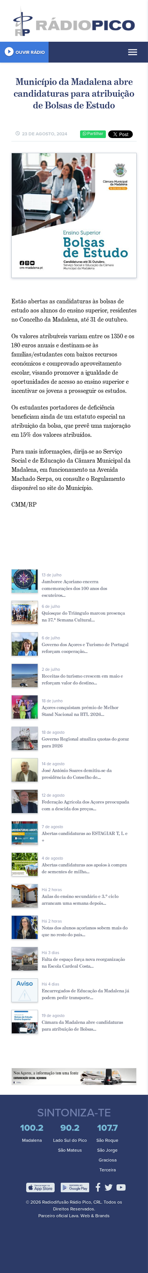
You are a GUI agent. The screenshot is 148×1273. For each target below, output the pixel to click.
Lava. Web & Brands (89, 1215)
